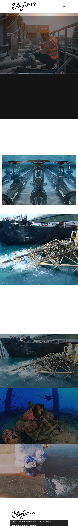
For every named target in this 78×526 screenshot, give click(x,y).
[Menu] (64, 6)
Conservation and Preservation (26, 522)
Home (13, 522)
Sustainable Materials (44, 522)
